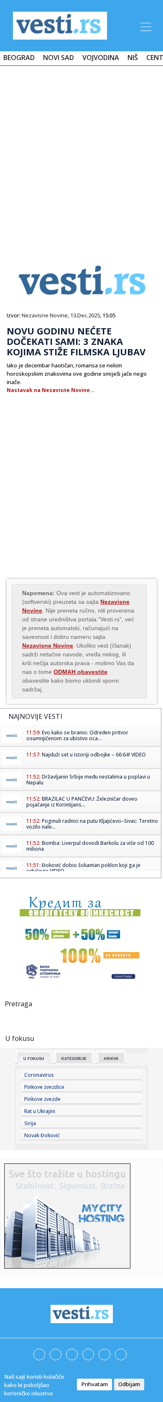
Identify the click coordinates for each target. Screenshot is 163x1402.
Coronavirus (39, 1074)
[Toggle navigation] (145, 25)
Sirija (30, 1123)
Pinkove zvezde (42, 1099)
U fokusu (33, 1059)
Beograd (19, 57)
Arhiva (111, 1059)
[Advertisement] (81, 157)
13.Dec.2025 (85, 315)
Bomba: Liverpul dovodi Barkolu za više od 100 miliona (90, 845)
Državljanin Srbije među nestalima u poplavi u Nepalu (88, 779)
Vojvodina (100, 57)
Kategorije (74, 1059)
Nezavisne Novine (45, 315)
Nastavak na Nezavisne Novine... (51, 390)
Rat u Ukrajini (39, 1111)
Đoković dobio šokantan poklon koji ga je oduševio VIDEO (83, 868)
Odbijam (129, 1384)
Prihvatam (94, 1384)
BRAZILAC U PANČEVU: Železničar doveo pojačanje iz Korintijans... (82, 801)
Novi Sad (58, 57)
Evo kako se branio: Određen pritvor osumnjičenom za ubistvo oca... (77, 735)
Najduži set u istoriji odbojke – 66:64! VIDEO (94, 754)
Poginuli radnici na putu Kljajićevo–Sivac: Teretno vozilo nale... (92, 823)
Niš (132, 57)
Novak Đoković (42, 1135)
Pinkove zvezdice (44, 1086)
